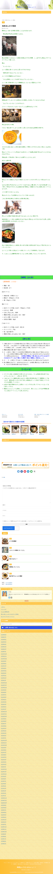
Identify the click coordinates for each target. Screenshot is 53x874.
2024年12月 (4, 682)
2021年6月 (3, 783)
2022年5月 (3, 757)
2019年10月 (4, 831)
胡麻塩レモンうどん (14, 567)
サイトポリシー (16, 862)
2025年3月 (3, 675)
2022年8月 (3, 750)
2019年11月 (3, 829)
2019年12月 (4, 826)
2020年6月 (3, 812)
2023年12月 (4, 711)
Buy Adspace (26, 864)
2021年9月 (3, 776)
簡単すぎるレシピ (29, 862)
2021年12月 (4, 769)
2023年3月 (3, 733)
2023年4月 (3, 730)
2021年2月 (3, 793)
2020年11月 (4, 800)
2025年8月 (3, 663)
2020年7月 (3, 810)
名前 (4, 504)
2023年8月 (3, 721)
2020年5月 (3, 814)
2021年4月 (3, 788)
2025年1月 (3, 680)
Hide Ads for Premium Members (35, 864)
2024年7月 (3, 694)
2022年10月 (4, 745)
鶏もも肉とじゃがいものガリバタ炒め (10, 614)
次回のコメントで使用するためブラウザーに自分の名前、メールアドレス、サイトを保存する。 (23, 521)
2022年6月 (3, 754)
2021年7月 (3, 781)
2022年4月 (3, 759)
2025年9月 (3, 661)
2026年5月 (3, 642)
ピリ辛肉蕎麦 (12, 541)
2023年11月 (4, 714)
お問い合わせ (20, 864)
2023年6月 (3, 726)
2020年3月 (3, 819)
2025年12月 (4, 654)
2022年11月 (4, 742)
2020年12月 (4, 798)
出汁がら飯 (20, 414)
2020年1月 (3, 824)
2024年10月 (4, 687)
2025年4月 (3, 673)
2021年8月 (3, 778)
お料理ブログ (22, 862)
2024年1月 (3, 709)
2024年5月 (3, 699)
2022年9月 (3, 747)
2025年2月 (3, 678)
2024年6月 (3, 697)
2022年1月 (3, 766)
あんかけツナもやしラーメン (7, 616)
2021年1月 (3, 795)
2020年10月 (4, 802)
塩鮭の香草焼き (8, 584)
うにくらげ (3, 609)
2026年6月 (3, 639)
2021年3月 (3, 790)
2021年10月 (4, 774)
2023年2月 (3, 735)
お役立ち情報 (36, 862)
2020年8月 (3, 807)
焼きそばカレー (13, 559)
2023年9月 (3, 718)
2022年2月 (3, 764)
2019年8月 (3, 836)
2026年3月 (3, 646)
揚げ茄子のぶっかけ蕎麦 (15, 576)
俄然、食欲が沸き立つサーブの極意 (41, 414)
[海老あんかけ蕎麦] (28, 471)
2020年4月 (3, 817)
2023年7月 (3, 723)
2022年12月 (4, 740)
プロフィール (10, 862)
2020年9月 (3, 805)
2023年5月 (3, 728)
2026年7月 (3, 637)
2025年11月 (4, 656)
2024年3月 (3, 704)
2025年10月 (4, 658)
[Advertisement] (26, 265)
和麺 (4, 477)
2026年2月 (3, 649)
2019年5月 (3, 843)
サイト (4, 515)
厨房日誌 (41, 862)
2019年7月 (3, 838)
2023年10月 (4, 716)
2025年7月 (3, 666)
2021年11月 (3, 771)
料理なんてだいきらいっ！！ (26, 7)
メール (4, 510)
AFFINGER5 (41, 872)
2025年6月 (3, 668)
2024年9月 (3, 690)
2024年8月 (3, 692)
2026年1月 (3, 651)
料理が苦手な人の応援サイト (26, 869)
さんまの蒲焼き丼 (5, 611)
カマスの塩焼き (8, 582)
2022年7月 (3, 752)
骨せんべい (4, 414)
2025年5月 (3, 670)
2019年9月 (3, 834)
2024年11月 (4, 685)
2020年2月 (3, 822)
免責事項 (14, 864)
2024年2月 (3, 706)
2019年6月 (3, 841)
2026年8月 (3, 634)
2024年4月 (3, 702)
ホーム (5, 862)
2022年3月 (3, 762)
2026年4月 (3, 644)
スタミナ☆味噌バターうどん (17, 550)
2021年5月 (3, 786)
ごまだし (3, 607)
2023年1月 (3, 738)
